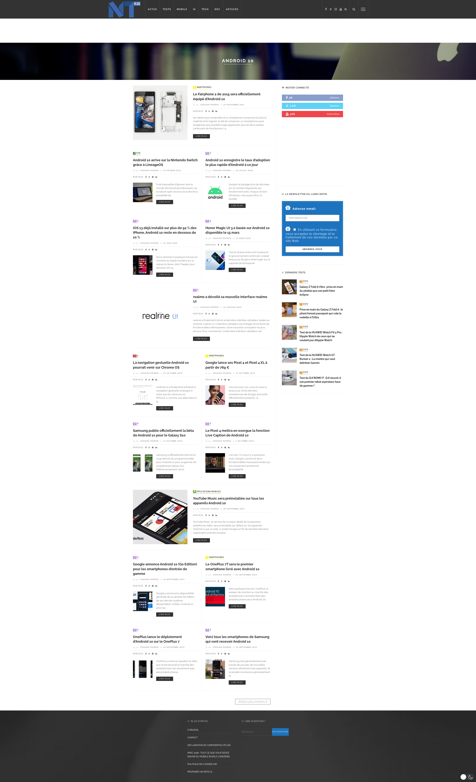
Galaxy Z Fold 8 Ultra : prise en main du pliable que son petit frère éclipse (321, 290)
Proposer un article (199, 771)
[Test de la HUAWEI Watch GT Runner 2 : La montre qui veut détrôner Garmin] (289, 355)
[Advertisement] (71, 30)
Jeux (137, 153)
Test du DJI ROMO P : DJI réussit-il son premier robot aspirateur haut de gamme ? (320, 381)
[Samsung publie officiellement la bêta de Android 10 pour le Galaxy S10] (142, 462)
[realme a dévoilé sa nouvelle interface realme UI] (160, 315)
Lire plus (201, 136)
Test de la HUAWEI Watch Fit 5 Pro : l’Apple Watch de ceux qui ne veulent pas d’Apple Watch (321, 336)
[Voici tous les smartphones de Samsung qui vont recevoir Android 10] (215, 669)
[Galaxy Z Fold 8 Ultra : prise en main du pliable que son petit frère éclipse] (289, 287)
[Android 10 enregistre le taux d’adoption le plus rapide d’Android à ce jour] (215, 192)
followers (334, 97)
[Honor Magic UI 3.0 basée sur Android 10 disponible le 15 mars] (215, 260)
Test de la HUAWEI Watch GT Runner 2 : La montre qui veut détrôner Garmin (317, 359)
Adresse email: (304, 209)
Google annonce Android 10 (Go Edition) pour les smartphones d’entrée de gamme (165, 568)
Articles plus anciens (251, 701)
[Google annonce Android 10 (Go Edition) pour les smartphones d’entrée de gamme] (142, 601)
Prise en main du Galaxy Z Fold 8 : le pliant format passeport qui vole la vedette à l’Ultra (321, 313)
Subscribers (333, 114)
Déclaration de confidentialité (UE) (209, 745)
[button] (467, 777)
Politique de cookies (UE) (202, 764)
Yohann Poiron (209, 105)
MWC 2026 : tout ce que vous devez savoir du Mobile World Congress (208, 755)
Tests (304, 281)
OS (208, 153)
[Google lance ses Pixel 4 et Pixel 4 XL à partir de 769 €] (215, 394)
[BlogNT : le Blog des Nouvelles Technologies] (124, 9)
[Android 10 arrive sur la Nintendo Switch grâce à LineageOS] (142, 192)
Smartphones (202, 87)
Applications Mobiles (207, 491)
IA (194, 9)
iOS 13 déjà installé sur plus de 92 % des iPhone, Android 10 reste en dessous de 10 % (165, 232)
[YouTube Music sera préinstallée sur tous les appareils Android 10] (160, 516)
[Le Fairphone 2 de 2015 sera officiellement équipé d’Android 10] (160, 112)
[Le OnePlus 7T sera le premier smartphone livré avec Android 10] (215, 596)
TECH (205, 9)
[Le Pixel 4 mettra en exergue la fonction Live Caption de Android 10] (215, 462)
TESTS (167, 9)
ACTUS (152, 9)
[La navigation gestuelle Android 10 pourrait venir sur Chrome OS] (142, 394)
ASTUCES (232, 9)
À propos (192, 730)
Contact (192, 737)
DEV (217, 9)
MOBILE (182, 9)
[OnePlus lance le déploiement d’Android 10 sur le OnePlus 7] (142, 669)
